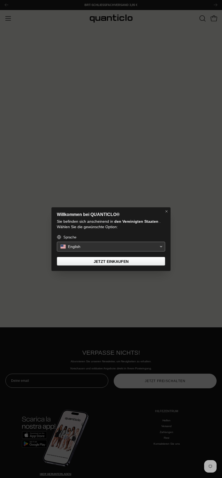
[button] (111, 246)
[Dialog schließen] (166, 211)
